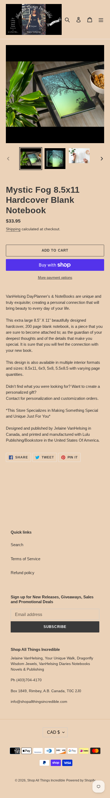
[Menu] (101, 19)
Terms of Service (25, 559)
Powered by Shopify (80, 780)
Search (17, 544)
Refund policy (22, 572)
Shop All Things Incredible (46, 780)
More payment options (55, 278)
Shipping (13, 229)
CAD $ (53, 732)
